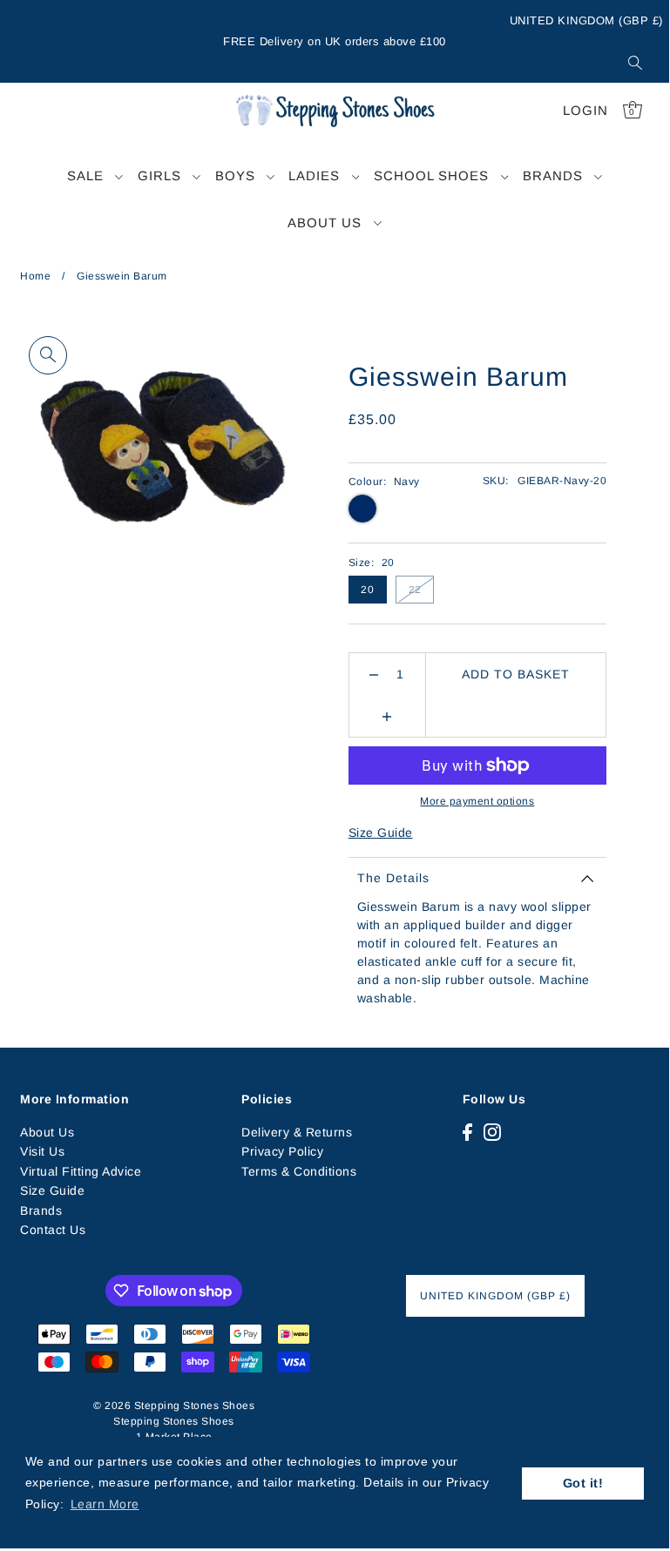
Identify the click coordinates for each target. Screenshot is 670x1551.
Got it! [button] (583, 1483)
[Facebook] (467, 1132)
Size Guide (381, 833)
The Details (393, 878)
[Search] (635, 63)
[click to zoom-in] (48, 355)
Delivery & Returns (296, 1132)
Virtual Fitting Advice (80, 1171)
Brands (41, 1210)
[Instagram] (492, 1132)
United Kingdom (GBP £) (586, 20)
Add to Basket (516, 674)
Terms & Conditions (298, 1171)
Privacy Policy (282, 1151)
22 (415, 589)
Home (35, 276)
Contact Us (52, 1230)
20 (367, 589)
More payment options (477, 801)
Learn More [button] (105, 1504)
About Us (47, 1132)
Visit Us (42, 1151)
